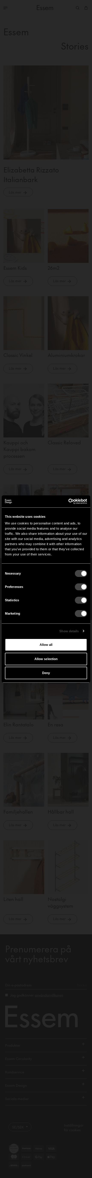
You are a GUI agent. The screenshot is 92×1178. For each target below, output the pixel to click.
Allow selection (46, 659)
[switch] (81, 586)
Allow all (46, 644)
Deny (46, 673)
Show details (69, 631)
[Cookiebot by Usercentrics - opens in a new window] (68, 501)
